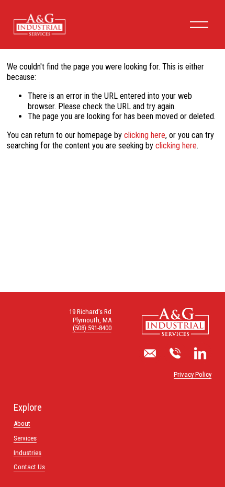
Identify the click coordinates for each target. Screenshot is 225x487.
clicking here (144, 135)
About (22, 423)
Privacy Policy (192, 374)
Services (25, 438)
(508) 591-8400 (92, 328)
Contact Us (29, 467)
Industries (27, 453)
